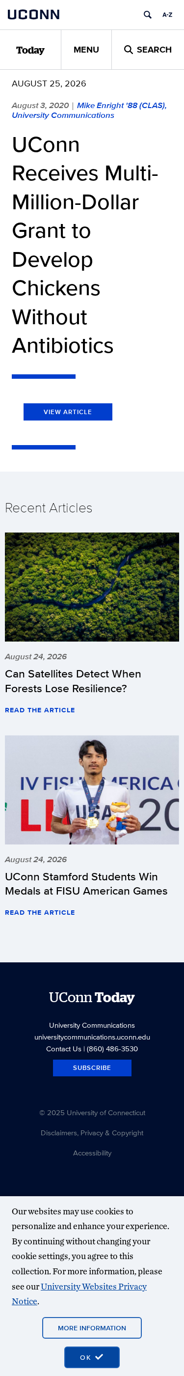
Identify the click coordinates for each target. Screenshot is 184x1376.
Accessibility (92, 1153)
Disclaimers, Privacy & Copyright (92, 1132)
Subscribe (92, 1067)
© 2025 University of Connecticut (92, 1112)
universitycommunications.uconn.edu (92, 1037)
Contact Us (63, 1048)
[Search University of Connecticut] (148, 15)
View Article (68, 412)
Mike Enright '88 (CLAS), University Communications (89, 110)
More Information (92, 1328)
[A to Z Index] (167, 15)
